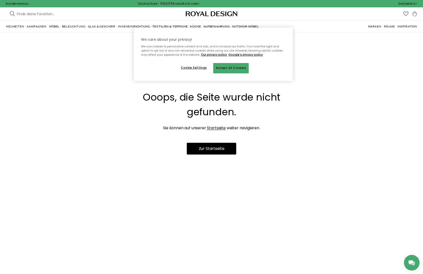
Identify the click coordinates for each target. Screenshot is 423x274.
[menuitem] (15, 26)
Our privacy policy (214, 55)
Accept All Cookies (231, 68)
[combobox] (407, 4)
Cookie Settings (194, 68)
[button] (407, 4)
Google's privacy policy (245, 55)
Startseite (216, 128)
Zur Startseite (211, 148)
